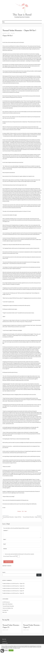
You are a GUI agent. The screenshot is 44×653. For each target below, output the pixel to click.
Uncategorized (5, 610)
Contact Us (4, 641)
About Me (4, 639)
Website (5, 548)
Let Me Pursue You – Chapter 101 (18, 585)
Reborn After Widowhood (7, 604)
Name (4, 539)
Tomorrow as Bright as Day (8, 608)
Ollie (13, 33)
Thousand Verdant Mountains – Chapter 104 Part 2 (32, 517)
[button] (2, 650)
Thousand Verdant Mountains (8, 606)
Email (4, 544)
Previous (19, 511)
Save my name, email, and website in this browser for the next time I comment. (19, 554)
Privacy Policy (5, 643)
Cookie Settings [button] (4, 650)
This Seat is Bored (22, 14)
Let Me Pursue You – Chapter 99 (18, 590)
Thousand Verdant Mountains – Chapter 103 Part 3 (12, 517)
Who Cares (5, 612)
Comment (5, 530)
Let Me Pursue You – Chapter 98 (18, 593)
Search (4, 572)
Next (26, 511)
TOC (23, 511)
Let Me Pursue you (6, 602)
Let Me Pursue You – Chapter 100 (18, 588)
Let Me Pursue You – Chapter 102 (18, 583)
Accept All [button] (11, 650)
